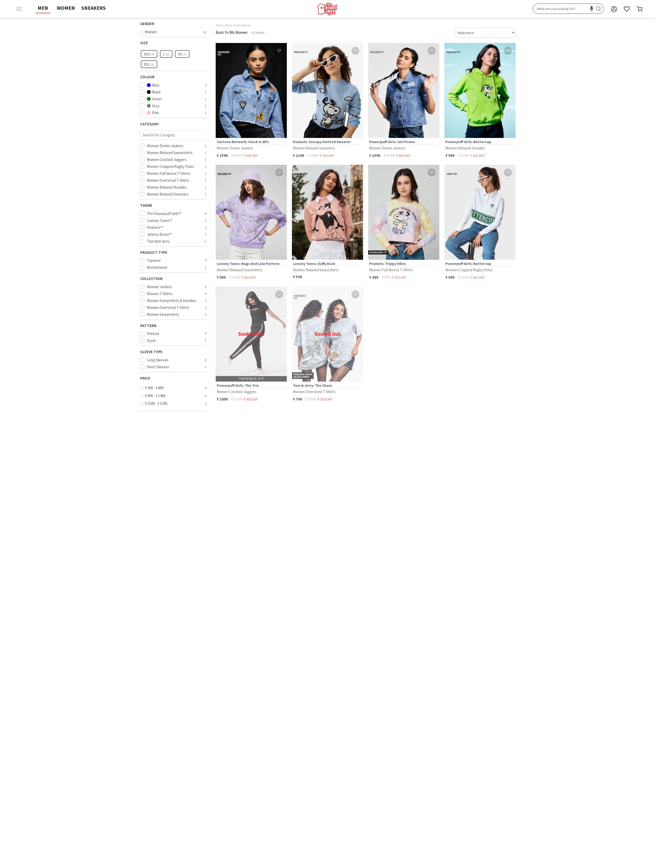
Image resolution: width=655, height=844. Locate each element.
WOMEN (66, 8)
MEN (43, 8)
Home (220, 25)
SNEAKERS (93, 8)
